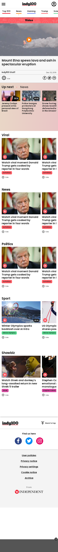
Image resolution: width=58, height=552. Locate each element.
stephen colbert (49, 390)
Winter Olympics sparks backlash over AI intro (17, 327)
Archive (29, 478)
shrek (5, 390)
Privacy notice (29, 461)
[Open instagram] (39, 440)
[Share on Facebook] (44, 78)
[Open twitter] (29, 440)
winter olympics (9, 333)
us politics (7, 173)
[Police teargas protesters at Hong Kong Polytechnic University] (31, 96)
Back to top (50, 423)
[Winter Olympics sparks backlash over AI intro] (21, 312)
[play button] (29, 39)
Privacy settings (29, 466)
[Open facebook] (18, 440)
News (19, 11)
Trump (44, 11)
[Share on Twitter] (49, 78)
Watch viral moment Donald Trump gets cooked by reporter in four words (20, 166)
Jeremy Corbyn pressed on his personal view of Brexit (10, 107)
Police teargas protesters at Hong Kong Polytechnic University (29, 108)
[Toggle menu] (4, 4)
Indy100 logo (29, 4)
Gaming (31, 11)
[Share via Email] (54, 78)
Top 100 (6, 11)
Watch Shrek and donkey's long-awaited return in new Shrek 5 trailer (19, 383)
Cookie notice (29, 472)
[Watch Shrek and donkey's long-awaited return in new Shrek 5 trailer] (21, 367)
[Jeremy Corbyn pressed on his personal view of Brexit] (11, 96)
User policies (29, 455)
